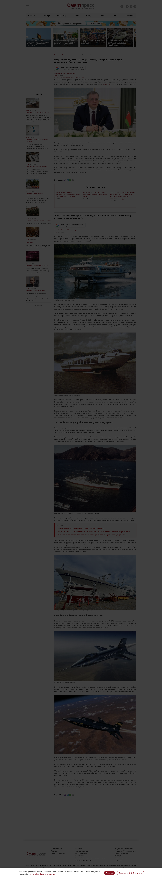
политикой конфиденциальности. (42, 874)
